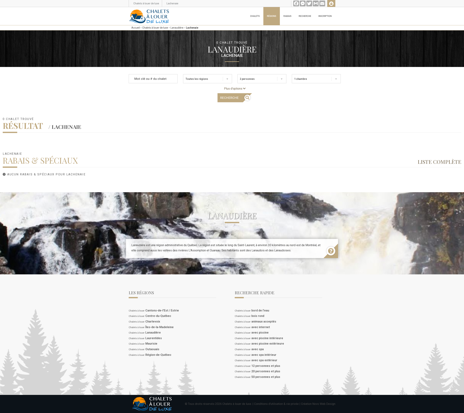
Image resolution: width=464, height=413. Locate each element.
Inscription (325, 16)
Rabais (287, 16)
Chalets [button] (255, 16)
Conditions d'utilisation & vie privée (276, 404)
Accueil (135, 27)
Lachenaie (192, 27)
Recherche (305, 16)
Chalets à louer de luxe (155, 27)
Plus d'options (233, 88)
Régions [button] (271, 16)
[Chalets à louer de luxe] (149, 11)
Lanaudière (177, 27)
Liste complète (439, 161)
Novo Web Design (323, 404)
